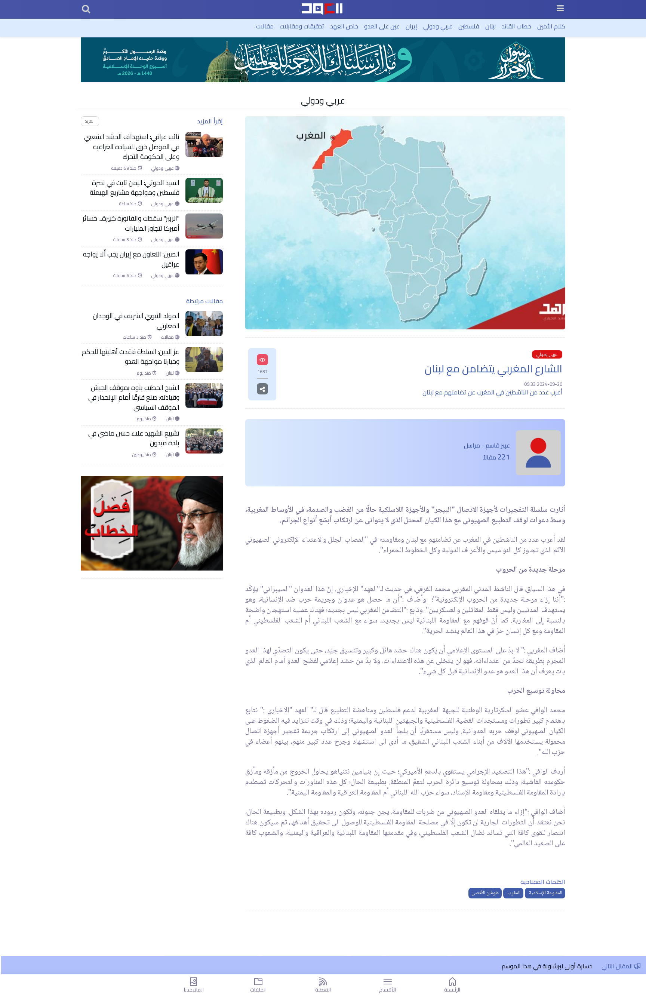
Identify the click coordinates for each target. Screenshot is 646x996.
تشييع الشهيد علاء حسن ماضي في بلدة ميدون (133, 438)
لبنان (490, 26)
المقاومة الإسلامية (545, 893)
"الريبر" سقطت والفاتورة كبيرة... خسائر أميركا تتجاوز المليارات (131, 223)
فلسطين (468, 26)
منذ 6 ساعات (125, 275)
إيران (411, 26)
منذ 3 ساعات (125, 239)
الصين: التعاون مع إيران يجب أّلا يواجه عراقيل (131, 259)
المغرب (513, 893)
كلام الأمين (551, 26)
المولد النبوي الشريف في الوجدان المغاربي (136, 321)
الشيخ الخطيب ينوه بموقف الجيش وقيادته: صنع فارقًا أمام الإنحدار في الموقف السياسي (133, 397)
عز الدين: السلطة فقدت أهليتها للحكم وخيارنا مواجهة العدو (130, 357)
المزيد (90, 121)
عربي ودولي (437, 26)
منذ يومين (142, 454)
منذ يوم (144, 373)
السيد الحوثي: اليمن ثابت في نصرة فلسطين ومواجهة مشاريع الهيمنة (134, 188)
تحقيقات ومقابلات (302, 26)
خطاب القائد (516, 26)
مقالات (265, 26)
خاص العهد (344, 26)
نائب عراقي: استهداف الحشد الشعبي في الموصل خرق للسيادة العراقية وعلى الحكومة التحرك (131, 147)
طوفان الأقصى (485, 893)
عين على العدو (382, 26)
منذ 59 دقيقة (124, 168)
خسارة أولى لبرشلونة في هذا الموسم (548, 966)
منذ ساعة (128, 203)
